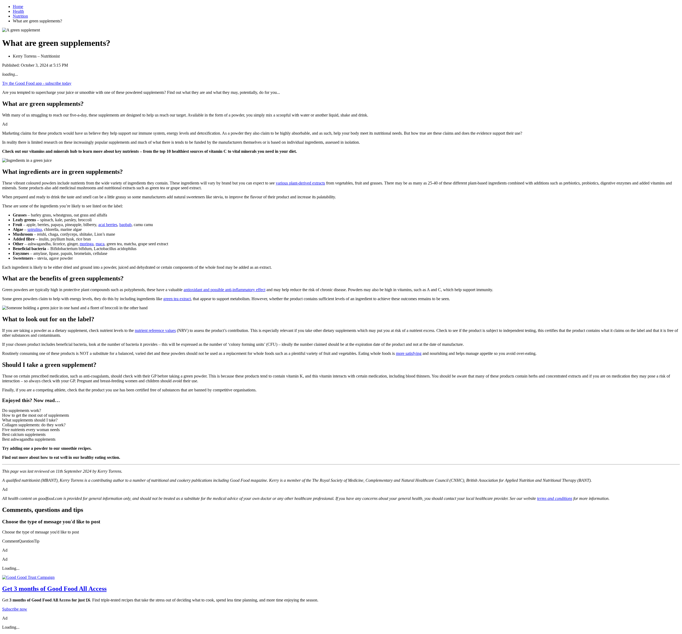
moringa (87, 244)
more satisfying (408, 353)
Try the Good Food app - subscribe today (36, 83)
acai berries (107, 224)
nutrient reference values (155, 330)
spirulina (34, 229)
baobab (125, 224)
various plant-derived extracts (300, 183)
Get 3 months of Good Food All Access (54, 588)
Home (18, 6)
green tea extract (177, 298)
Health (18, 11)
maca (100, 244)
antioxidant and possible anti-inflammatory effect (224, 289)
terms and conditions (554, 498)
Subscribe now (14, 609)
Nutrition (20, 16)
